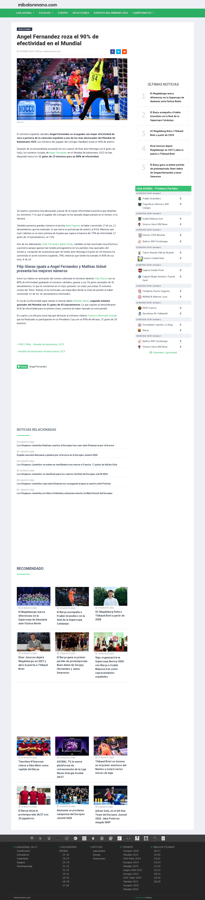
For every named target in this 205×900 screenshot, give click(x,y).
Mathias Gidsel (81, 300)
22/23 (157, 866)
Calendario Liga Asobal (164, 352)
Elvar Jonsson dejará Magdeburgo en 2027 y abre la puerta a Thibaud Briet (166, 149)
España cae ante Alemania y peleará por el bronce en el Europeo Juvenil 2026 (57, 455)
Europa (64, 12)
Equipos (21, 862)
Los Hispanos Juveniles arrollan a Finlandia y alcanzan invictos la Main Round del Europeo (64, 493)
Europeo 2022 (131, 873)
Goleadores (23, 854)
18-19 (65, 881)
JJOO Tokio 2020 (132, 877)
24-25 (65, 858)
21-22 (65, 870)
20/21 (157, 873)
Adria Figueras (73, 225)
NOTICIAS (96, 847)
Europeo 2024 (131, 862)
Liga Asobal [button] (24, 13)
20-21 (65, 873)
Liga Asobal (99, 850)
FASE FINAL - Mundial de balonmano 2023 (41, 344)
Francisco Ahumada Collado (102, 315)
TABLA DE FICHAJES (163, 847)
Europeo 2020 (131, 885)
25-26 (65, 854)
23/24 (157, 862)
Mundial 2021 (130, 881)
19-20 (65, 877)
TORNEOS (127, 847)
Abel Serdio (67, 244)
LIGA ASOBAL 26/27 (26, 847)
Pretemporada (24, 866)
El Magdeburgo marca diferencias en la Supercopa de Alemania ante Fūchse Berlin (167, 97)
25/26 (157, 854)
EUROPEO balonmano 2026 (112, 12)
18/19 (157, 881)
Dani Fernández (50, 244)
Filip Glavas (101, 278)
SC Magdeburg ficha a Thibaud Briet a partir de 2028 (110, 615)
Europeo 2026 (131, 850)
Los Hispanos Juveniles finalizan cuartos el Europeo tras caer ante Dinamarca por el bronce (65, 445)
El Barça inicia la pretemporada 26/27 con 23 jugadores (33, 814)
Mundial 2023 (130, 866)
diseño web (140, 897)
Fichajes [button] (45, 13)
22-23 (65, 866)
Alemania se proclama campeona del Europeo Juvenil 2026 (71, 814)
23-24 (65, 862)
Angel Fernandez (58, 152)
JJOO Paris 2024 (132, 858)
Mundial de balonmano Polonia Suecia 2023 (41, 351)
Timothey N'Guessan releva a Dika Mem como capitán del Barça (33, 765)
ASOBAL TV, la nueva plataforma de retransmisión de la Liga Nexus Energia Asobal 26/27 (71, 769)
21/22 (157, 870)
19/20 (157, 877)
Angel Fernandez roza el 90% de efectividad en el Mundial (57, 40)
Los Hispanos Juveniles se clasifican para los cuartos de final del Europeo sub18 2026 (62, 474)
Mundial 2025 (130, 854)
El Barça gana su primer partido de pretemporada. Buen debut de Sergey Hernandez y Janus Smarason (72, 665)
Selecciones (82, 12)
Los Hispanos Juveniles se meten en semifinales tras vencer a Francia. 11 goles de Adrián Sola (67, 464)
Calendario (22, 858)
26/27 (157, 850)
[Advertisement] (67, 183)
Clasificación (23, 850)
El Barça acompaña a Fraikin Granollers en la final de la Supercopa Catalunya (165, 116)
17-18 (65, 885)
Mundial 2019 (130, 889)
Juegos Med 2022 (132, 870)
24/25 (157, 858)
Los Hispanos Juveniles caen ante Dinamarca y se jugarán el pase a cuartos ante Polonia (64, 483)
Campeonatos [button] (142, 13)
